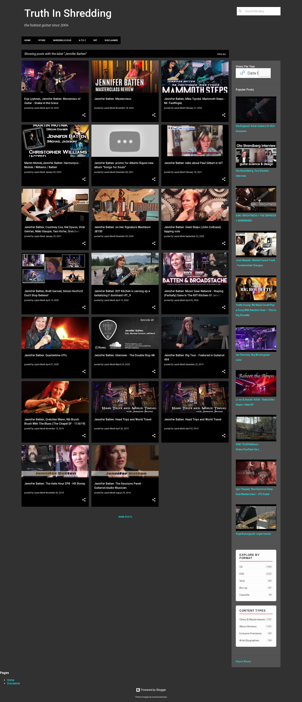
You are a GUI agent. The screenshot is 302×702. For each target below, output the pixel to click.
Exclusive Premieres (255, 633)
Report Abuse (243, 661)
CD (255, 566)
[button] (84, 115)
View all (221, 54)
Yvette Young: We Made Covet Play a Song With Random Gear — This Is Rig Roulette (256, 310)
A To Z (82, 40)
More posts (125, 517)
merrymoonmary (159, 697)
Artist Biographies (255, 640)
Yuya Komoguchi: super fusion (253, 533)
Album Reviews (255, 626)
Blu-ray (255, 587)
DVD (255, 573)
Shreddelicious (62, 40)
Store (41, 40)
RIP (95, 40)
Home (27, 40)
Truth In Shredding (68, 13)
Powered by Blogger (153, 690)
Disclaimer (111, 40)
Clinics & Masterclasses (255, 619)
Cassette (255, 594)
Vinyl (255, 580)
